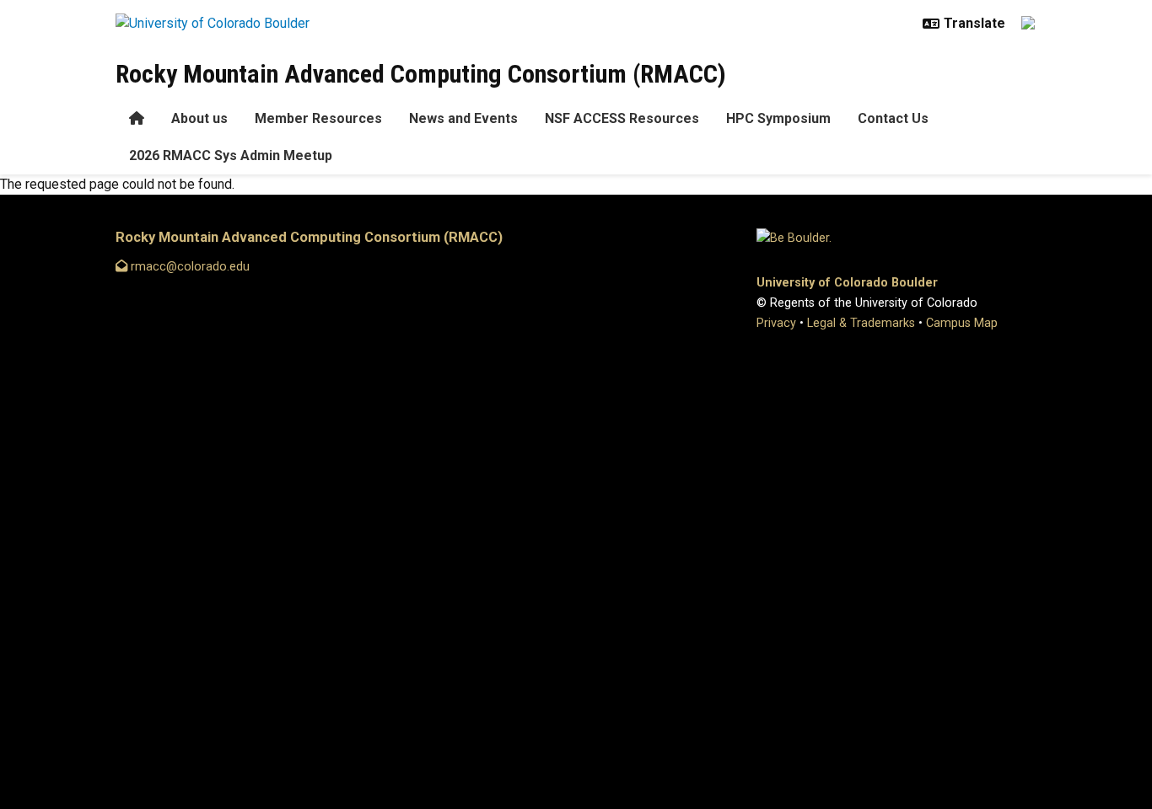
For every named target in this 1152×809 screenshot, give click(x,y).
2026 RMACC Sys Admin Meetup (230, 155)
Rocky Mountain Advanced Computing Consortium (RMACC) (421, 73)
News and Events (463, 118)
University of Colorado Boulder (847, 283)
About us (199, 118)
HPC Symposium (778, 118)
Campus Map (962, 323)
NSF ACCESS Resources (622, 118)
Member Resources (318, 118)
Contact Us (893, 118)
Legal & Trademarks (861, 323)
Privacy (776, 323)
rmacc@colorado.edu (188, 267)
